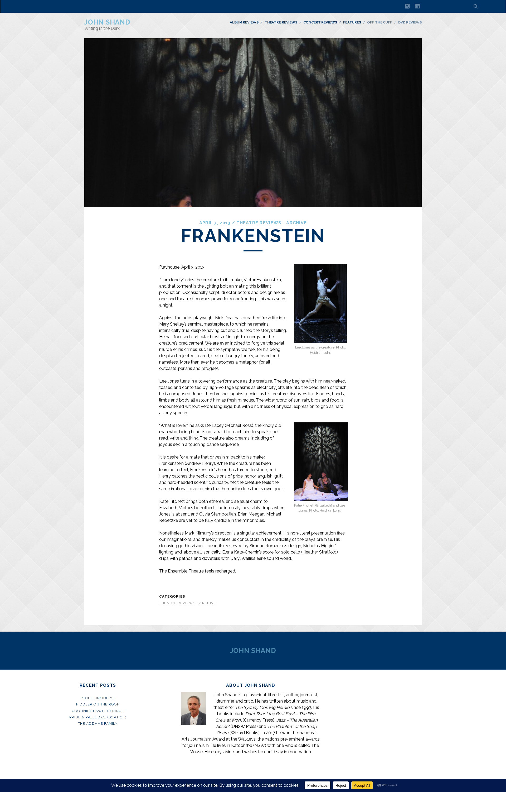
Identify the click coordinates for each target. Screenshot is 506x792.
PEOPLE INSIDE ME (97, 698)
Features (352, 22)
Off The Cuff (379, 22)
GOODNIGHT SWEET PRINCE (98, 711)
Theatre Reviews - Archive (271, 222)
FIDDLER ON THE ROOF (98, 704)
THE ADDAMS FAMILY (98, 724)
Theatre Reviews (281, 22)
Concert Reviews (320, 22)
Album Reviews (244, 22)
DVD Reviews (410, 22)
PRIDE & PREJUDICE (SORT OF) (97, 717)
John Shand (107, 22)
